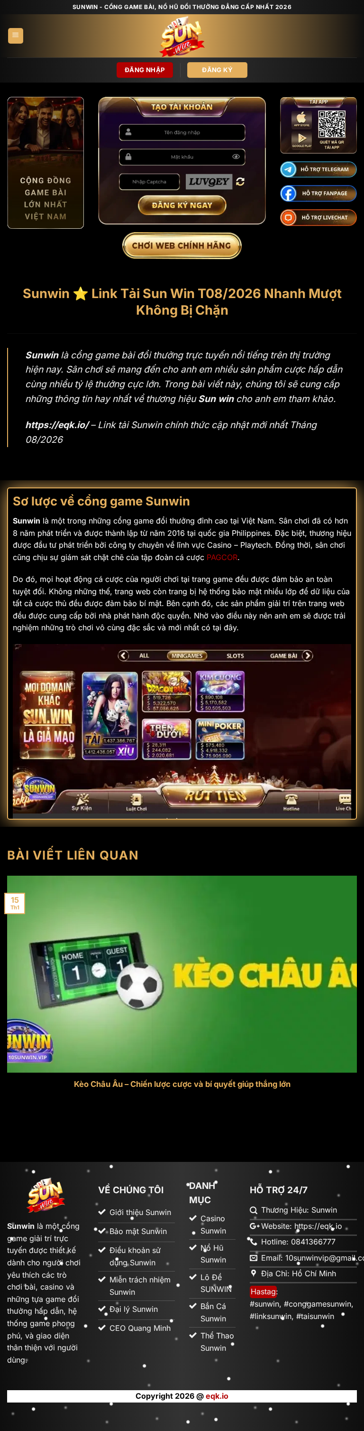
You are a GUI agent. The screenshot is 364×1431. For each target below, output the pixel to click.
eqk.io (217, 1396)
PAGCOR (222, 557)
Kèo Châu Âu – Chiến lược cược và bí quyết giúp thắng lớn (182, 1084)
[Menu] (15, 36)
